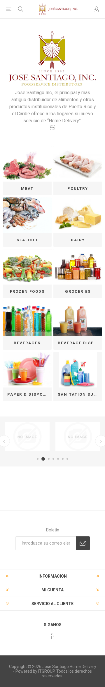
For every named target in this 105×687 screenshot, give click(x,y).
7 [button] (67, 459)
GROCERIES (78, 291)
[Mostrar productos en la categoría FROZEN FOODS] (27, 267)
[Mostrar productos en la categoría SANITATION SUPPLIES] (77, 370)
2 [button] (43, 459)
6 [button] (63, 459)
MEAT (27, 188)
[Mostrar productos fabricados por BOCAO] (27, 436)
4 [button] (53, 459)
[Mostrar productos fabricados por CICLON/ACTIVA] (77, 436)
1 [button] (37, 459)
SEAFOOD (27, 240)
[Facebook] (52, 636)
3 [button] (49, 459)
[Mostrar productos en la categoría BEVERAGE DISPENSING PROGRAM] (77, 318)
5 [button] (58, 459)
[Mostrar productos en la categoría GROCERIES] (77, 267)
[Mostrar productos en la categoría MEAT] (27, 164)
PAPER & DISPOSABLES (29, 394)
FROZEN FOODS (27, 291)
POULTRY (77, 188)
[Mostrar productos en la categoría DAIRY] (77, 215)
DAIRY (78, 240)
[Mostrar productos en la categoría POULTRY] (77, 164)
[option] (27, 436)
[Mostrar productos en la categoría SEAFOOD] (27, 215)
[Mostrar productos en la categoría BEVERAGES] (27, 318)
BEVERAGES (27, 343)
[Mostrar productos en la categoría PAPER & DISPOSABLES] (27, 370)
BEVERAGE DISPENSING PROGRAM (80, 343)
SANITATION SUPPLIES (80, 394)
